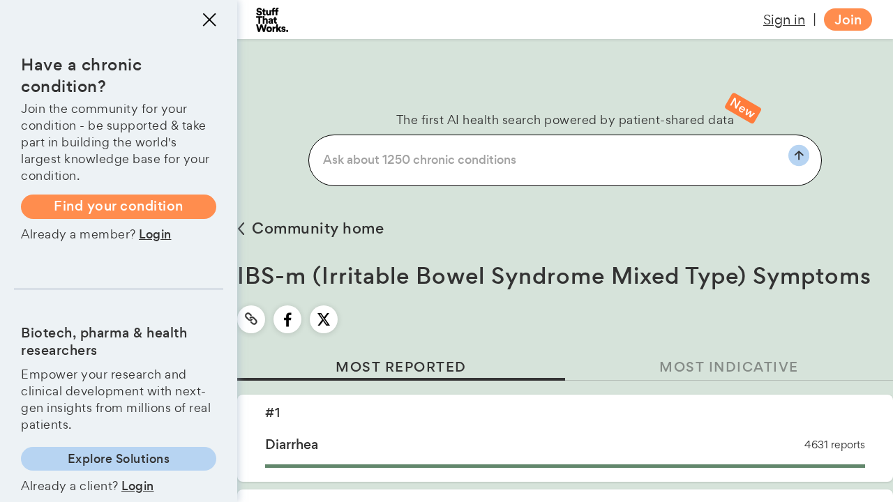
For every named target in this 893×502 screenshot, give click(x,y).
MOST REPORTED (401, 367)
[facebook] (288, 319)
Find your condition (118, 206)
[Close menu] (209, 19)
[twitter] (323, 319)
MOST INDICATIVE (729, 367)
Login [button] (155, 234)
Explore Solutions (119, 458)
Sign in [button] (784, 19)
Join (848, 19)
